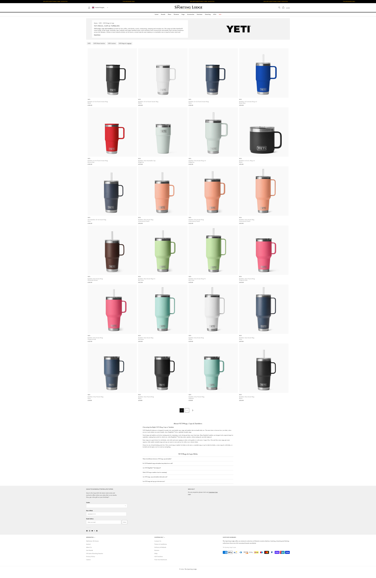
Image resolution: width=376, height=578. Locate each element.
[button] (283, 7)
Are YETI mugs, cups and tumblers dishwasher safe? (155, 477)
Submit (124, 522)
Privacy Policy (90, 556)
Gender (88, 502)
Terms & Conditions (160, 544)
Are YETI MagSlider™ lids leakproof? (152, 468)
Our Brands (89, 550)
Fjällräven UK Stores (92, 541)
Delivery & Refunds (160, 547)
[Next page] (192, 410)
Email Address (90, 519)
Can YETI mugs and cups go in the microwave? (154, 481)
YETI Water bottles (99, 43)
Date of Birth (89, 510)
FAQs (155, 553)
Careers (88, 559)
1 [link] (181, 410)
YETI (100, 23)
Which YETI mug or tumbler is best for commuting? (155, 472)
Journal (88, 544)
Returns (156, 550)
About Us (89, 547)
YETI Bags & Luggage (125, 43)
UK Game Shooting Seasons (94, 553)
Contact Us (157, 541)
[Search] (279, 7)
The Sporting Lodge (191, 569)
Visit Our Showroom (160, 559)
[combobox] (106, 506)
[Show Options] (125, 506)
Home (96, 23)
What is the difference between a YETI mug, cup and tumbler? (157, 459)
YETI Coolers (112, 43)
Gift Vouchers (158, 556)
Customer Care (213, 492)
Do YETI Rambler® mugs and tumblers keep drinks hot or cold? (158, 463)
